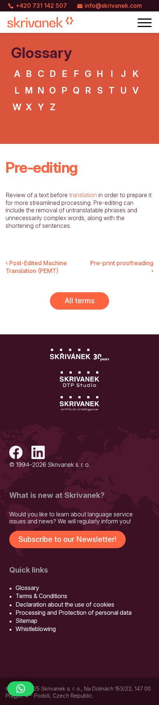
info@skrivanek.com (113, 5)
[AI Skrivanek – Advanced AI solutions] (79, 404)
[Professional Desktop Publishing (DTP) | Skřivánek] (79, 379)
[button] (20, 688)
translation (83, 195)
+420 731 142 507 (41, 5)
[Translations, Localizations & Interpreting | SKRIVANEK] (40, 22)
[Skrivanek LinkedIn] (38, 453)
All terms (80, 300)
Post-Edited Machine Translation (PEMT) (36, 266)
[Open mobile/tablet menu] (145, 22)
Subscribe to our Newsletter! (67, 539)
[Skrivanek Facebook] (16, 453)
